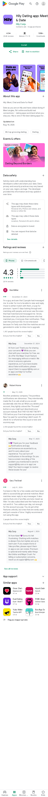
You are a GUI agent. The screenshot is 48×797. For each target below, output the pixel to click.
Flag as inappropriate (15, 620)
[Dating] (35, 132)
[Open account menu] (43, 4)
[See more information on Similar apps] (43, 583)
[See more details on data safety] (12, 239)
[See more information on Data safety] (43, 175)
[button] (29, 36)
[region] (24, 35)
